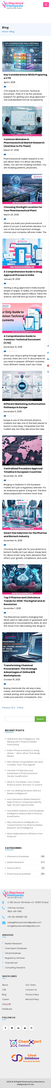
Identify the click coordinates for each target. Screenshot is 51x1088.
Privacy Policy (32, 994)
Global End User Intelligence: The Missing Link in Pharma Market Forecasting (23, 742)
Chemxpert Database (16, 948)
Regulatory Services (15, 958)
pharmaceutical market (19, 873)
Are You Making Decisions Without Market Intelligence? (24, 792)
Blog (12, 31)
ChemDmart (11, 962)
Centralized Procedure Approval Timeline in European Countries (23, 470)
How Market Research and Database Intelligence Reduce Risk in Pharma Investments (25, 813)
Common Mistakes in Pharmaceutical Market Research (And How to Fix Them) (24, 143)
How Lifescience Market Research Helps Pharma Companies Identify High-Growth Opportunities (24, 802)
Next (21, 707)
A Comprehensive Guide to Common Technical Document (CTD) (22, 339)
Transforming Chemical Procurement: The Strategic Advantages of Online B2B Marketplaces (20, 670)
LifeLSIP (6, 1004)
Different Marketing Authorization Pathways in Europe (24, 405)
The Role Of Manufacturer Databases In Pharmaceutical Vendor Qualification (22, 773)
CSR (4, 989)
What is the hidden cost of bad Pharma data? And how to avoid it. (25, 783)
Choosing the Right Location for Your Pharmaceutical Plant (23, 208)
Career (5, 999)
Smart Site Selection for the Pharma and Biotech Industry (25, 534)
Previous (6, 707)
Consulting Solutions (15, 967)
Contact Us (31, 989)
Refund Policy (32, 999)
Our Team (31, 984)
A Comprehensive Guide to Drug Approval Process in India (23, 273)
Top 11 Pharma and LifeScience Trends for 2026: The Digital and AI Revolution (24, 601)
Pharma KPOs (14, 868)
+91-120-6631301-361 (17, 917)
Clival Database (13, 953)
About (5, 984)
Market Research (15, 862)
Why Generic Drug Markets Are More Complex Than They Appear (25, 763)
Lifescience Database (18, 856)
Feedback (7, 1009)
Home (5, 31)
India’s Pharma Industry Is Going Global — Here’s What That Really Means (23, 753)
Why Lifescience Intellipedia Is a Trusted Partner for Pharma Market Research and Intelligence (24, 825)
